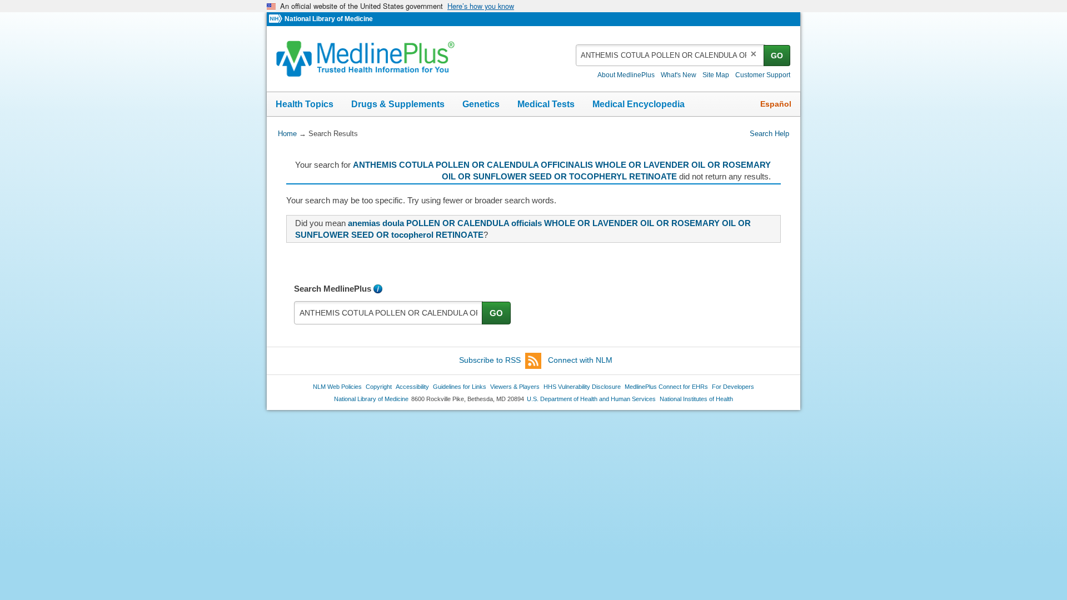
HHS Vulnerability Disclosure (582, 386)
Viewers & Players (515, 386)
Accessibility (412, 386)
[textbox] (670, 55)
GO (777, 55)
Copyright (379, 386)
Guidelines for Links (459, 386)
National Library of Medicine (329, 19)
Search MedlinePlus (332, 288)
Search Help (769, 133)
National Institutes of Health (696, 399)
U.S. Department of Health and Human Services (591, 399)
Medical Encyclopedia (638, 104)
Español (775, 103)
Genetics (481, 104)
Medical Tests (546, 104)
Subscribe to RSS (490, 360)
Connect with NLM (580, 360)
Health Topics (304, 104)
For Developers (733, 386)
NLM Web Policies (337, 386)
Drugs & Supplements (398, 104)
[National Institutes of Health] (277, 19)
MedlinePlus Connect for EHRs (666, 386)
